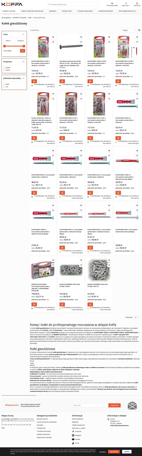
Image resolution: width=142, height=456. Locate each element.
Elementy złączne (42, 419)
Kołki (29, 17)
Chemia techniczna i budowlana (47, 422)
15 (30, 421)
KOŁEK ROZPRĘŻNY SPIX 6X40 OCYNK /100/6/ (70, 285)
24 (24, 425)
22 (18, 425)
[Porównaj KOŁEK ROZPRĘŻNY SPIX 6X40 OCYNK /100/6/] (81, 265)
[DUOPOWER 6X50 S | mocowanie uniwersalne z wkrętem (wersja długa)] (99, 215)
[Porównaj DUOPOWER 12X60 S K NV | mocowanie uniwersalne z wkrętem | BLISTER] (109, 42)
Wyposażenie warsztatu (127, 11)
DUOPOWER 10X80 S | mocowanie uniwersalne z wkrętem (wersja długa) (40, 232)
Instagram (78, 435)
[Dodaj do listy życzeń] (53, 37)
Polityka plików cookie (42, 451)
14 (27, 421)
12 (21, 421)
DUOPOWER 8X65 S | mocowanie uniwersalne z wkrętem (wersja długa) (71, 232)
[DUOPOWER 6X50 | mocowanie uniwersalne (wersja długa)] (127, 215)
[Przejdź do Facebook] (107, 429)
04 (29, 419)
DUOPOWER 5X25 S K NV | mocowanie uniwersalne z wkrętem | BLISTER (97, 120)
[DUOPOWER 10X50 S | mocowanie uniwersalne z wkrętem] (127, 103)
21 (14, 425)
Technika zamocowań (85, 11)
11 (18, 421)
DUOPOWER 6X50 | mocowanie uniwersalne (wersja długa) (126, 231)
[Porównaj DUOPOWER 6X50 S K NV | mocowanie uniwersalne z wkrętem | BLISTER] (137, 42)
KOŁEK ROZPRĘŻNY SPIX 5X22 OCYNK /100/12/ (98, 285)
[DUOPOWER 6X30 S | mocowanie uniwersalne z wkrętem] (71, 160)
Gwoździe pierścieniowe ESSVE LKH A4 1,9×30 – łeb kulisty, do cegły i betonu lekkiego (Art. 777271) (70, 64)
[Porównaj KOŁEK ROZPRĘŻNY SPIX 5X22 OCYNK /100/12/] (109, 265)
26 (30, 425)
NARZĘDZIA (52, 11)
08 (8, 421)
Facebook (78, 431)
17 (2, 425)
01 (19, 419)
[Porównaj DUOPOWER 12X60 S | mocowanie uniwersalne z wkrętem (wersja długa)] (137, 155)
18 (5, 425)
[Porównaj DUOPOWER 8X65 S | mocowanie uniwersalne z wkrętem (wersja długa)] (81, 210)
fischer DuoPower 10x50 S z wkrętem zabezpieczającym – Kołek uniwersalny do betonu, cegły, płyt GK (41, 121)
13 (24, 421)
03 (25, 419)
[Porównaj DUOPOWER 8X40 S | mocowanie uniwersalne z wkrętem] (53, 155)
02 (22, 419)
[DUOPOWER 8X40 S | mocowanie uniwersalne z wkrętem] (43, 160)
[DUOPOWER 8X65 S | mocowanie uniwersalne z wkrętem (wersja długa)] (71, 215)
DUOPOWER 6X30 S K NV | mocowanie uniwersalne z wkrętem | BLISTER (69, 120)
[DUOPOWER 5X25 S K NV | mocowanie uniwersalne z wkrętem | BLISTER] (99, 103)
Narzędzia (40, 425)
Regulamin (75, 422)
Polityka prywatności (78, 425)
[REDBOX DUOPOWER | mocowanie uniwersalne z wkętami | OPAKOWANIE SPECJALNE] (43, 270)
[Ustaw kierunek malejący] (139, 30)
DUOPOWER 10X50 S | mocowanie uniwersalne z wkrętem (125, 120)
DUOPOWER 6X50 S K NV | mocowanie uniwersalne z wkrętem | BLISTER (125, 63)
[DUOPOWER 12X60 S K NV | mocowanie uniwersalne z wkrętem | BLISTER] (99, 47)
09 (11, 421)
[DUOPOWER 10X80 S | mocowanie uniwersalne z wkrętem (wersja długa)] (43, 215)
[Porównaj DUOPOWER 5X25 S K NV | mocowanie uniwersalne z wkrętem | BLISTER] (109, 99)
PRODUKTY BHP (67, 11)
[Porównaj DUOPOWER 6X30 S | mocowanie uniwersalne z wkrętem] (81, 155)
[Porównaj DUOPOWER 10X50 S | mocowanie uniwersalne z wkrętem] (137, 99)
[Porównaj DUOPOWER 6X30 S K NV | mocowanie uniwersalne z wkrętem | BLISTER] (81, 99)
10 (14, 421)
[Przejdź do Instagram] (110, 429)
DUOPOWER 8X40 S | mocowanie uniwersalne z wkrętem (43, 176)
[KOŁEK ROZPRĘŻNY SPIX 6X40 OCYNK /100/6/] (71, 270)
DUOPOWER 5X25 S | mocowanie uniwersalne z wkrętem (99, 176)
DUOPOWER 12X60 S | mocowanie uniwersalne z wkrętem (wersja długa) (125, 177)
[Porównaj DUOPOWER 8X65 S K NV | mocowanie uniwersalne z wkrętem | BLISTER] (53, 42)
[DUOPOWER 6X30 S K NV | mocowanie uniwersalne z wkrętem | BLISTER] (71, 103)
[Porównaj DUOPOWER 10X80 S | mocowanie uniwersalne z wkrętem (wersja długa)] (53, 210)
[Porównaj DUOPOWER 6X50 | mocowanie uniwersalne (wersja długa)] (137, 210)
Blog (3, 428)
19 (8, 425)
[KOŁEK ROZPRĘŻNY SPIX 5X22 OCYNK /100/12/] (99, 270)
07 (5, 421)
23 (21, 425)
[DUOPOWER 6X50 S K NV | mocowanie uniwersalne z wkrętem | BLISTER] (127, 47)
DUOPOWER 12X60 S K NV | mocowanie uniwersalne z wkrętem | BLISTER (97, 63)
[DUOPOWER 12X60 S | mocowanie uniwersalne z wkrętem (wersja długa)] (127, 160)
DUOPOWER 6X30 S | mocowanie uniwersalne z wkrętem (71, 176)
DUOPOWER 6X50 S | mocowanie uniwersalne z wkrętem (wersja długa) (99, 232)
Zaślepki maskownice (105, 11)
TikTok (77, 443)
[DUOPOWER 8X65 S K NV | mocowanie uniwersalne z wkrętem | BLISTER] (43, 47)
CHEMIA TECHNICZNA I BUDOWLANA (32, 11)
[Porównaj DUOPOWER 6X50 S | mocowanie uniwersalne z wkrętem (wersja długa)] (109, 210)
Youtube (77, 439)
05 (32, 419)
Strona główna (6, 17)
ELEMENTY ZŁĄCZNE (9, 11)
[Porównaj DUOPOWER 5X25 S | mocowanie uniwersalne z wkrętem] (109, 155)
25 (27, 425)
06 (2, 421)
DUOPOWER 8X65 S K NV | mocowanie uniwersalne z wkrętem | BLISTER (40, 63)
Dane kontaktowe (77, 419)
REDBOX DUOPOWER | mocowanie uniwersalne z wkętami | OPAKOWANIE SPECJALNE (40, 287)
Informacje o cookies (78, 428)
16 (33, 421)
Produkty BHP (41, 428)
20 (11, 425)
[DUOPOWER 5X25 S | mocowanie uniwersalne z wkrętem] (99, 160)
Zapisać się (114, 405)
